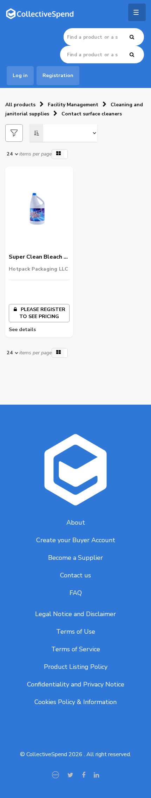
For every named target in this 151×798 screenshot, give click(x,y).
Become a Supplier (75, 557)
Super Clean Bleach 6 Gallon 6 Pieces (38, 257)
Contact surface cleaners (91, 113)
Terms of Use (75, 631)
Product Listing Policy (75, 667)
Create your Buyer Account (75, 540)
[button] (60, 154)
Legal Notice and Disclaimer (75, 614)
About (75, 522)
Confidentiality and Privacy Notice (75, 684)
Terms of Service (75, 649)
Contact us (75, 575)
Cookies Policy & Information (75, 702)
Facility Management (73, 104)
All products (20, 104)
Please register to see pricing (42, 313)
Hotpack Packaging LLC (38, 269)
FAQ (76, 593)
